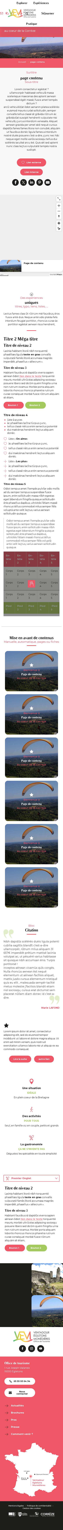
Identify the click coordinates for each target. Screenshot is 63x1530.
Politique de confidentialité (39, 1506)
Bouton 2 (34, 405)
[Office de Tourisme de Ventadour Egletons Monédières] (22, 13)
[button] (22, 3)
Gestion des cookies (32, 1508)
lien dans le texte (30, 376)
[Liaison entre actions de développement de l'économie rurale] (12, 1514)
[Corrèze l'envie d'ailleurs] (48, 1514)
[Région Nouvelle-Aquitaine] (22, 1514)
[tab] (28, 1178)
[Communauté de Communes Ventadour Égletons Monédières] (34, 1514)
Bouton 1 (13, 405)
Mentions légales (16, 1506)
